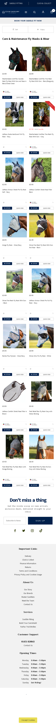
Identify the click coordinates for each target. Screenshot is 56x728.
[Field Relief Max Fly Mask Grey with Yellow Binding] (41, 391)
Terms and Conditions (28, 571)
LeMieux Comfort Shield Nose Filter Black (40, 191)
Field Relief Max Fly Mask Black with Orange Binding (14, 468)
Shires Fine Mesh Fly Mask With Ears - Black (14, 302)
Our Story (28, 589)
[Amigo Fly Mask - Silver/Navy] (14, 225)
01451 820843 (28, 641)
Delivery (28, 556)
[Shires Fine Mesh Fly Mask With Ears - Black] (14, 280)
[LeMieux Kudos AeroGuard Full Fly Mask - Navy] (14, 114)
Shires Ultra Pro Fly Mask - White (40, 356)
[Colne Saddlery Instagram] (32, 531)
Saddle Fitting (28, 619)
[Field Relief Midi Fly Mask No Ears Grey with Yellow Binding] (41, 447)
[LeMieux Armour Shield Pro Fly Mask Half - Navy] (14, 170)
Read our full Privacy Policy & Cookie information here (28, 714)
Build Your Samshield (28, 623)
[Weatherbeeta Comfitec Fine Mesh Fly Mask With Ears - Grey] (41, 114)
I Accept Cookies (28, 720)
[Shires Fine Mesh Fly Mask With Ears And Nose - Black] (41, 225)
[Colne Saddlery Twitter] (24, 531)
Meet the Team (28, 600)
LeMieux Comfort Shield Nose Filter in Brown (14, 412)
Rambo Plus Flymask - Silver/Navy (13, 356)
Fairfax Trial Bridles (28, 627)
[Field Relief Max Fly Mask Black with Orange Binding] (14, 447)
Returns (28, 567)
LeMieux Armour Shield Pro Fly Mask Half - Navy (14, 191)
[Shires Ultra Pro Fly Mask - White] (41, 336)
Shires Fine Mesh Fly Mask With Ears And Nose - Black (41, 246)
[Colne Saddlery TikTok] (41, 531)
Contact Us (28, 604)
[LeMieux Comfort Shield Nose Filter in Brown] (14, 391)
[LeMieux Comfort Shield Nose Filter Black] (41, 170)
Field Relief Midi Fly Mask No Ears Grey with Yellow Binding (40, 468)
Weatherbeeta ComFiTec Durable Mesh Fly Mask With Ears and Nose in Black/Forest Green (14, 81)
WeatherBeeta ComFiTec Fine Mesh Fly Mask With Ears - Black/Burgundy (41, 80)
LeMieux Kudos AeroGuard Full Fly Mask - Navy (13, 135)
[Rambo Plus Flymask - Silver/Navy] (14, 336)
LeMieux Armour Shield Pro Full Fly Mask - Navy (40, 302)
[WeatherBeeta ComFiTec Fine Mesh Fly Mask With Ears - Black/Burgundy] (41, 59)
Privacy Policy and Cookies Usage (28, 574)
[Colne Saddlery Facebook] (15, 531)
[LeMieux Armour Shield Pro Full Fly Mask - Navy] (41, 280)
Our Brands (28, 593)
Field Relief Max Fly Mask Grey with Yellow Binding (40, 412)
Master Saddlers (28, 597)
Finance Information (28, 563)
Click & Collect (28, 560)
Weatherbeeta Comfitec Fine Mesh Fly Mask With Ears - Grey (41, 135)
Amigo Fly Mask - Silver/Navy (11, 245)
